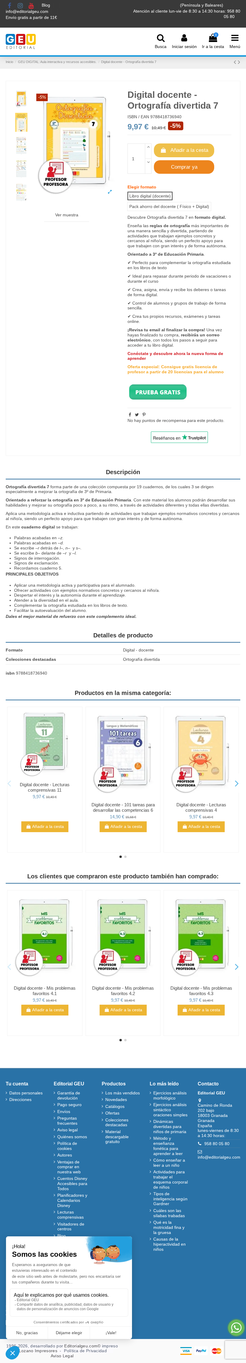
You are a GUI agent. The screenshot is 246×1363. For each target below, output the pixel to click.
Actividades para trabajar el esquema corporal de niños (170, 1179)
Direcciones (20, 1099)
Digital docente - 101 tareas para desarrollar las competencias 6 (123, 807)
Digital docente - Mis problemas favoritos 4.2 (123, 990)
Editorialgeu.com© (82, 1345)
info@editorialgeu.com (28, 11)
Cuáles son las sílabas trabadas (169, 1213)
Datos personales (26, 1093)
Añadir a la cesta (189, 150)
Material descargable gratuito (117, 1136)
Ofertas (112, 1113)
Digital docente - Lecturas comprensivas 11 (45, 787)
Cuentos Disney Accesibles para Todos (72, 1183)
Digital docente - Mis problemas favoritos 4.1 (45, 990)
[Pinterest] (144, 414)
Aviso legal (67, 1129)
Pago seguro (69, 1104)
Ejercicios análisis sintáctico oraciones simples (170, 1109)
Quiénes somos (72, 1136)
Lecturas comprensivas (70, 1215)
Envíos (63, 1111)
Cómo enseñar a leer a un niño (169, 1163)
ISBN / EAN (138, 116)
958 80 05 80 (217, 1143)
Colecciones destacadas (116, 1122)
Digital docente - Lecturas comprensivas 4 (201, 807)
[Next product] (239, 62)
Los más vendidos (122, 1093)
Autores (64, 1155)
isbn (10, 673)
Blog (46, 5)
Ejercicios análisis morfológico (170, 1095)
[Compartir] (130, 414)
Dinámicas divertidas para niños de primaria (169, 1126)
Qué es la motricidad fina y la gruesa (168, 1227)
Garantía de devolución (68, 1095)
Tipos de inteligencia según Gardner (170, 1198)
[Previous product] (236, 62)
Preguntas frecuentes (67, 1121)
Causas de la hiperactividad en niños (169, 1244)
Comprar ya (184, 167)
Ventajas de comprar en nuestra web (69, 1167)
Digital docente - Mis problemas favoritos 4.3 (201, 990)
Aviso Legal (62, 1355)
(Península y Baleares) (202, 5)
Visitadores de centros (70, 1227)
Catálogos (114, 1106)
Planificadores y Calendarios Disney (72, 1200)
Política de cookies (67, 1146)
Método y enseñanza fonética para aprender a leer (168, 1146)
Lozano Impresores (38, 1350)
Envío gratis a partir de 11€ (31, 17)
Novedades (116, 1099)
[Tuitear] (137, 414)
